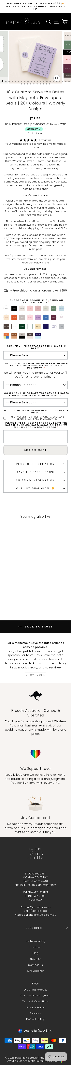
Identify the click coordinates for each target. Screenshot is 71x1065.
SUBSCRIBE (34, 928)
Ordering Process (36, 989)
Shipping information (35, 480)
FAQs (35, 983)
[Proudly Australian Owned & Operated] (35, 696)
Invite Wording (35, 941)
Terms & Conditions (35, 1001)
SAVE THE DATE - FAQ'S (35, 472)
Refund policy (35, 1019)
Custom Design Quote (35, 995)
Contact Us (35, 965)
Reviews (35, 1013)
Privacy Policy (35, 1007)
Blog (35, 953)
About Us (36, 959)
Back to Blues (38, 626)
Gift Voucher (35, 970)
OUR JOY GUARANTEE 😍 (35, 488)
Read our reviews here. (36, 262)
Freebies (35, 947)
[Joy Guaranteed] (35, 803)
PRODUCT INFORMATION (35, 464)
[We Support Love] (35, 754)
